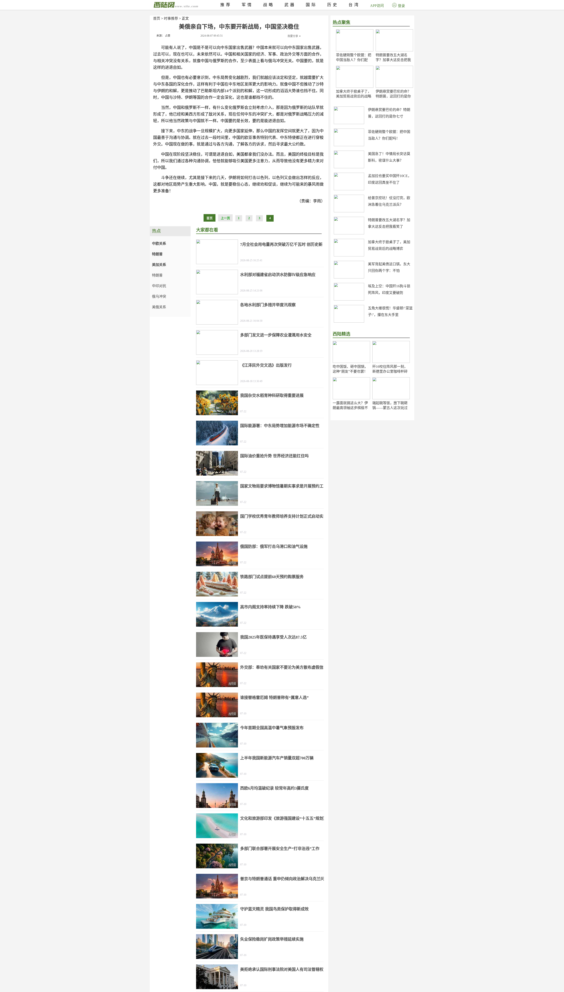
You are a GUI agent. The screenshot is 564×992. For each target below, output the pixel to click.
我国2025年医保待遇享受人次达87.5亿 (273, 637)
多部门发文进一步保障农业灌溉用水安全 (276, 335)
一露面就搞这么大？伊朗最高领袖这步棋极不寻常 (350, 408)
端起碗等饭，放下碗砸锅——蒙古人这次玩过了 (390, 408)
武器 (290, 5)
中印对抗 (159, 286)
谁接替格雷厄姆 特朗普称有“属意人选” (274, 697)
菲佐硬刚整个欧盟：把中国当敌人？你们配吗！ (353, 60)
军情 (247, 5)
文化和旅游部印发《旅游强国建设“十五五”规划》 (283, 818)
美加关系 (159, 265)
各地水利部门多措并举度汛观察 (268, 305)
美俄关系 (159, 307)
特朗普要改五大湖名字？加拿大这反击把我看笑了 (393, 60)
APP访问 (377, 5)
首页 (156, 18)
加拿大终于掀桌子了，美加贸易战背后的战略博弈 (353, 96)
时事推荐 (171, 18)
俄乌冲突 (159, 296)
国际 (311, 5)
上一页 (225, 218)
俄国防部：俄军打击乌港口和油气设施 (274, 546)
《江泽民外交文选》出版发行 (266, 365)
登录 (401, 6)
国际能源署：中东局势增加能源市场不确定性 (279, 426)
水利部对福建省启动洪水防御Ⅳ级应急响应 (277, 275)
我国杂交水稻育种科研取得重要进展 (272, 395)
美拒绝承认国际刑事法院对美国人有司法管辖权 (281, 969)
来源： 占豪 (163, 35)
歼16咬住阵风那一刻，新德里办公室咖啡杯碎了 (390, 371)
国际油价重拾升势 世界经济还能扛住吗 (274, 456)
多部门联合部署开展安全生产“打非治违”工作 (279, 848)
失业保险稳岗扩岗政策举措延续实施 (272, 939)
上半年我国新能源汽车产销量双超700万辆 (277, 758)
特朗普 (157, 254)
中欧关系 (159, 243)
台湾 (354, 5)
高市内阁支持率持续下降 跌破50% (270, 607)
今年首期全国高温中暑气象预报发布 (272, 728)
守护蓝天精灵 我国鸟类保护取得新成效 (274, 909)
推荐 (226, 5)
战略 (269, 5)
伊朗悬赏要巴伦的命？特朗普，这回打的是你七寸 (393, 96)
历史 (333, 5)
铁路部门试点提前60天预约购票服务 (272, 577)
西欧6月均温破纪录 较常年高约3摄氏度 (274, 788)
